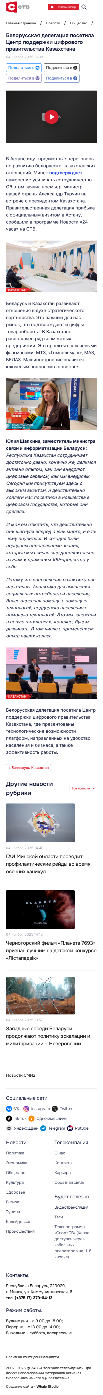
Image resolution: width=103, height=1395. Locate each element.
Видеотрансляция (71, 1207)
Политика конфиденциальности (32, 1357)
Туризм (13, 1211)
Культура (15, 1182)
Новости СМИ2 (20, 1075)
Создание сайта (19, 1386)
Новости (53, 23)
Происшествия (20, 1231)
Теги (58, 1217)
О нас (59, 1153)
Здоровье (15, 1192)
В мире (12, 1202)
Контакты (63, 1162)
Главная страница (21, 23)
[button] (51, 117)
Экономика (16, 1162)
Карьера (62, 1172)
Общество (78, 23)
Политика (15, 1153)
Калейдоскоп (19, 1221)
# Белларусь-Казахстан (28, 767)
